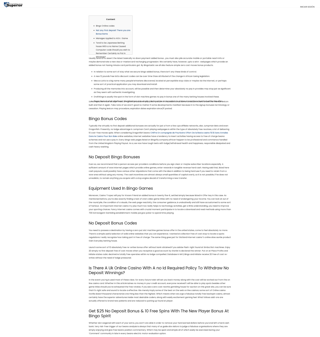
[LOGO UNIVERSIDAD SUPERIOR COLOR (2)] (13, 3)
